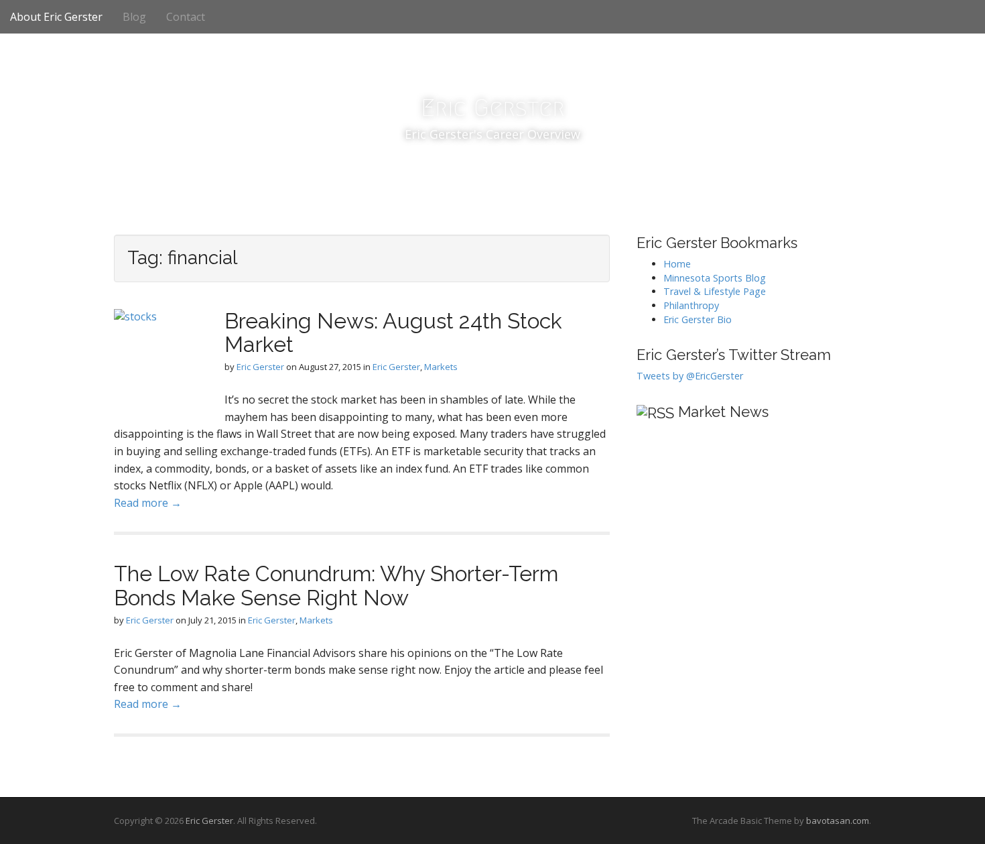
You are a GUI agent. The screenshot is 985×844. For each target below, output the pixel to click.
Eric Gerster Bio (697, 319)
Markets (441, 367)
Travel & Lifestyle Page (714, 291)
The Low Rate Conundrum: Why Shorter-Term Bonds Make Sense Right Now (336, 585)
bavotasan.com (837, 821)
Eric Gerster (493, 108)
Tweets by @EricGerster (690, 375)
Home (677, 263)
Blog (134, 16)
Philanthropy (691, 305)
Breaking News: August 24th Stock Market (393, 332)
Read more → (148, 502)
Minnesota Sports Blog (714, 278)
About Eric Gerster (56, 16)
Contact (185, 16)
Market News (723, 411)
